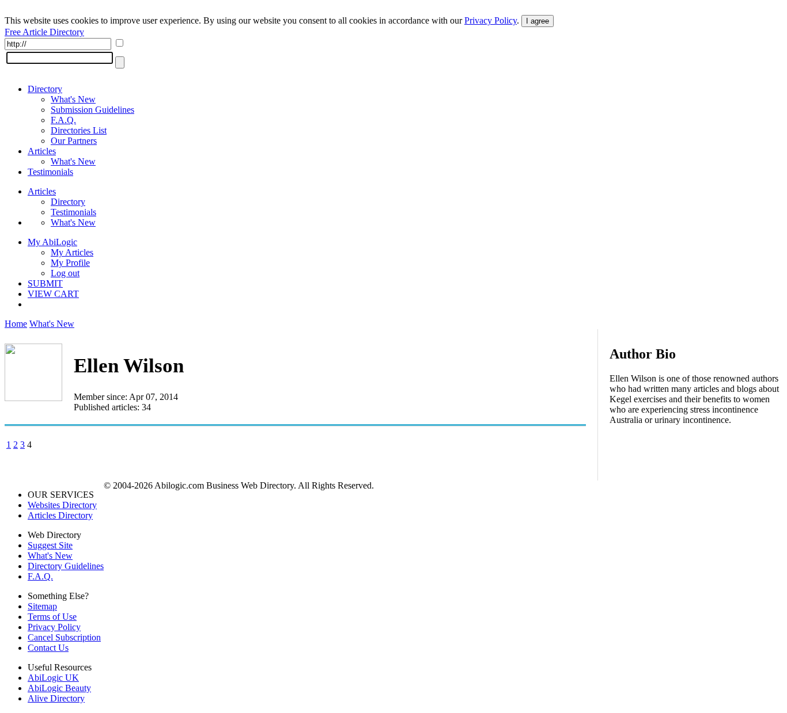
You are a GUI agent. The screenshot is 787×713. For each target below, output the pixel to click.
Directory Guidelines (66, 566)
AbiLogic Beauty (59, 688)
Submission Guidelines (92, 110)
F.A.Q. (63, 120)
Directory (45, 89)
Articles (42, 151)
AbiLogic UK (53, 678)
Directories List (79, 130)
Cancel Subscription (64, 637)
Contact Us (48, 648)
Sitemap (42, 606)
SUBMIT (45, 283)
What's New (73, 99)
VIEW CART (53, 294)
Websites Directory (62, 505)
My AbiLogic (52, 242)
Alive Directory (56, 698)
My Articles (72, 252)
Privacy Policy (490, 20)
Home (16, 324)
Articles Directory (60, 515)
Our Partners (74, 141)
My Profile (70, 263)
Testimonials (50, 172)
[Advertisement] (696, 509)
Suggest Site (50, 545)
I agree (537, 21)
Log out (65, 273)
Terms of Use (52, 617)
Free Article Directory (44, 32)
